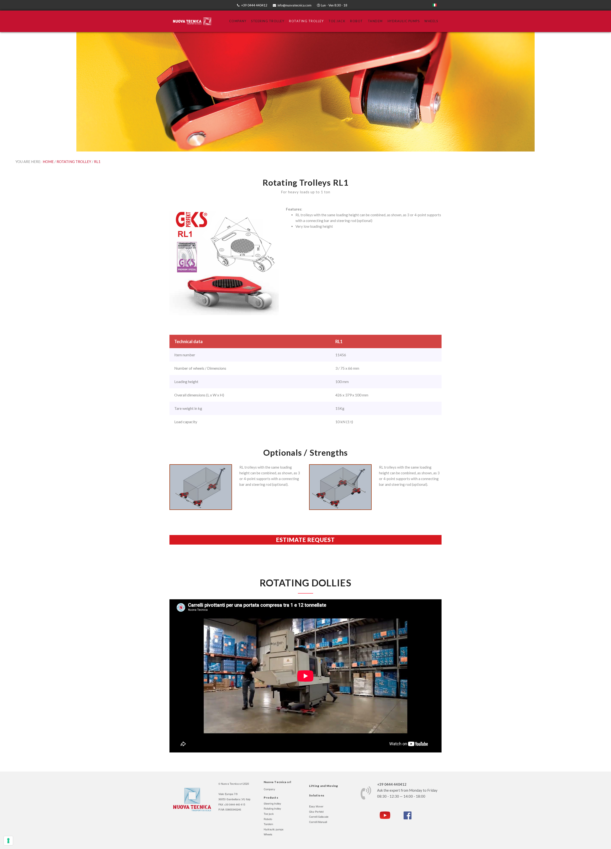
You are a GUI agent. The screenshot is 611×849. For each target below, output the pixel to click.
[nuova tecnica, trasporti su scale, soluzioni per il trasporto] (192, 799)
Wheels (431, 21)
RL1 (97, 161)
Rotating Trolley (306, 21)
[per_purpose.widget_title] (8, 840)
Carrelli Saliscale (319, 816)
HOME (48, 161)
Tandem (375, 21)
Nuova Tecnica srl (231, 783)
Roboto (268, 819)
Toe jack (269, 814)
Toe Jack (336, 21)
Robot (356, 21)
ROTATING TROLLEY (74, 161)
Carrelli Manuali (318, 822)
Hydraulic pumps (274, 829)
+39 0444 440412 (254, 5)
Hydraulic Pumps (404, 21)
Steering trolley (272, 803)
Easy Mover (316, 806)
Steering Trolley (267, 21)
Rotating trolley (272, 808)
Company (238, 21)
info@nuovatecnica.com (294, 5)
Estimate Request (305, 539)
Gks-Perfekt (316, 811)
